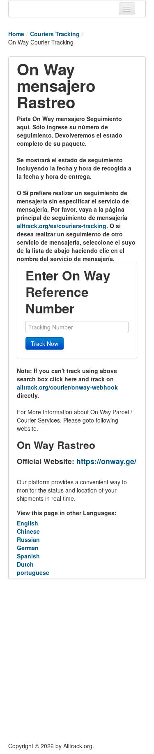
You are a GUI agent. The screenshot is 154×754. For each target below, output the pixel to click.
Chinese (28, 531)
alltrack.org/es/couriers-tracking (61, 226)
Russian (28, 539)
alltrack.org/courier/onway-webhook (67, 387)
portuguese (33, 572)
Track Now (44, 343)
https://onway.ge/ (106, 461)
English (27, 523)
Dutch (25, 564)
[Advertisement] (77, 660)
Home (16, 34)
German (28, 548)
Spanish (28, 556)
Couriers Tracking (55, 34)
